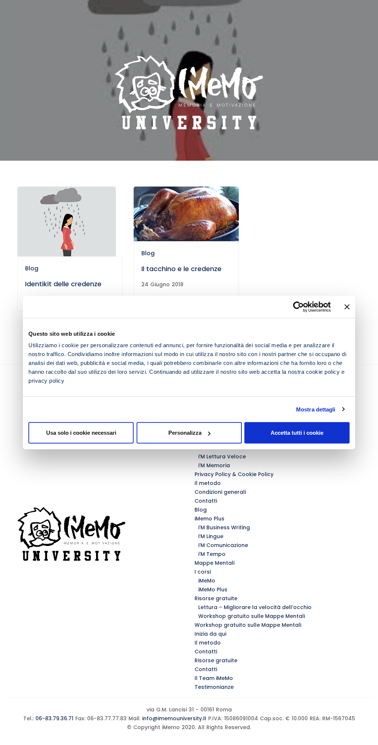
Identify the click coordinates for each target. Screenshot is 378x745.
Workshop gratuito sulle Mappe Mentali (251, 616)
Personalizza (185, 433)
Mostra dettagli (316, 409)
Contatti (206, 501)
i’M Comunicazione (223, 545)
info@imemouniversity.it (174, 718)
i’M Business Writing (224, 527)
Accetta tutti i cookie (297, 433)
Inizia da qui (210, 634)
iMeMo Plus (212, 589)
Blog (31, 268)
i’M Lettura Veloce (222, 456)
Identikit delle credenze (63, 283)
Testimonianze (214, 687)
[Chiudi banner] (347, 306)
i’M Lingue (210, 536)
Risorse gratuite (216, 598)
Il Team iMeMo (214, 678)
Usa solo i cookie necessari (81, 433)
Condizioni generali (220, 492)
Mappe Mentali (214, 563)
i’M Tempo (212, 554)
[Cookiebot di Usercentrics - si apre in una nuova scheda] (298, 306)
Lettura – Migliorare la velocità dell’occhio (255, 607)
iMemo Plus (209, 518)
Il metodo (208, 483)
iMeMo (206, 580)
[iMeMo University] (189, 92)
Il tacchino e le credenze (181, 268)
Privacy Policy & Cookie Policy (234, 474)
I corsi (203, 571)
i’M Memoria (214, 465)
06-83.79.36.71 (53, 718)
